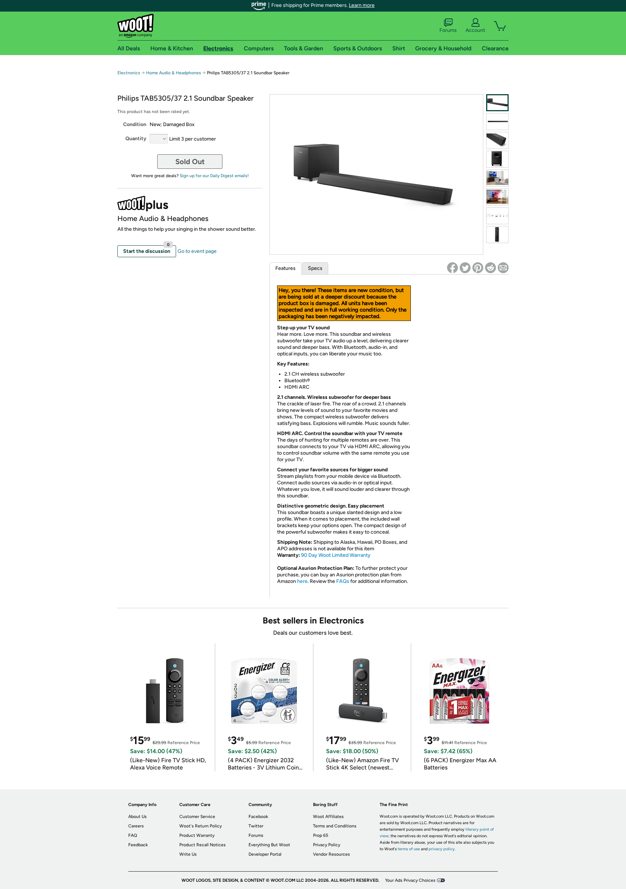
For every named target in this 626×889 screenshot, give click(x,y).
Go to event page (197, 251)
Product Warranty (196, 835)
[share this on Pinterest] (477, 267)
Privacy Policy (326, 844)
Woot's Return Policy (200, 826)
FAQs (342, 581)
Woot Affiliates (328, 816)
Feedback (138, 844)
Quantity (135, 138)
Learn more (362, 5)
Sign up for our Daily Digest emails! (214, 175)
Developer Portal (265, 854)
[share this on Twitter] (465, 267)
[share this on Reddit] (490, 267)
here (302, 581)
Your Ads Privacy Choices (410, 880)
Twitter (256, 826)
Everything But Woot (269, 844)
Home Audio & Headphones (173, 72)
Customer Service (197, 816)
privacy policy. (442, 849)
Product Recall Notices (202, 844)
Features (285, 268)
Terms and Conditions (334, 826)
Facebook (258, 816)
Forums (448, 30)
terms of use (409, 849)
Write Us (188, 854)
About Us (137, 816)
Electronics (128, 72)
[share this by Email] (503, 267)
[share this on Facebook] (452, 267)
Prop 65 (320, 835)
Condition (134, 124)
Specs (315, 268)
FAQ (132, 835)
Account (475, 30)
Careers (136, 826)
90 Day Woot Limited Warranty (336, 555)
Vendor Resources (331, 854)
